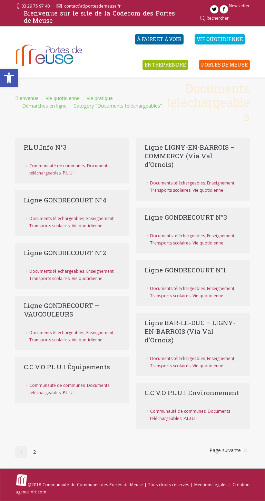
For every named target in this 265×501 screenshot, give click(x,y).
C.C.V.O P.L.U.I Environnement (192, 392)
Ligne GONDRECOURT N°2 (65, 252)
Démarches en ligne (44, 105)
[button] (9, 78)
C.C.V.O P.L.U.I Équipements (67, 366)
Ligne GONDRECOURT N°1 (185, 269)
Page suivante (225, 450)
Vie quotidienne (63, 98)
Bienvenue (27, 98)
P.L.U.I (69, 173)
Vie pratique (100, 98)
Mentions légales (210, 485)
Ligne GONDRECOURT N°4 (65, 200)
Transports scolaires (170, 190)
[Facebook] (224, 9)
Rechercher (218, 18)
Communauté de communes (57, 166)
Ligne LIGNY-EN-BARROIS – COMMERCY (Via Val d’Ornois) (190, 156)
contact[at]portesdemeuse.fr (92, 6)
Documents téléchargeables (177, 183)
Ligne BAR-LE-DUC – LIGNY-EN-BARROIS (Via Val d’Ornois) (190, 331)
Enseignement (220, 183)
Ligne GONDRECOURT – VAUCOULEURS (61, 309)
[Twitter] (214, 9)
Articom (38, 492)
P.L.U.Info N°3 (45, 147)
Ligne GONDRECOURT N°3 (186, 217)
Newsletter (239, 6)
